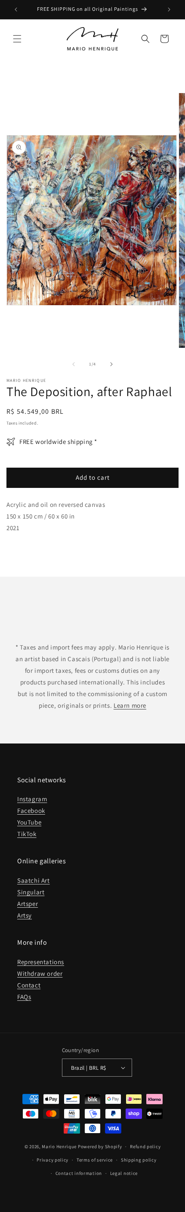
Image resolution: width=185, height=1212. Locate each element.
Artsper (27, 904)
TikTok (27, 834)
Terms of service (95, 1160)
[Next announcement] (169, 9)
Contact (28, 985)
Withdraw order (39, 973)
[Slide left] (73, 364)
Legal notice (124, 1173)
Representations (40, 962)
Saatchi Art (33, 880)
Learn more (130, 705)
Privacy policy (52, 1160)
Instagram (32, 799)
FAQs (24, 997)
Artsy (24, 915)
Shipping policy (139, 1160)
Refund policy (145, 1146)
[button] (17, 38)
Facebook (31, 810)
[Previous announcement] (15, 9)
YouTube (29, 822)
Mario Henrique (59, 1146)
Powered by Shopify (100, 1146)
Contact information (79, 1173)
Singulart (30, 892)
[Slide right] (111, 364)
